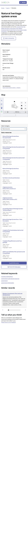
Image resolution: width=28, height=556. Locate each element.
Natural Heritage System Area (11, 168)
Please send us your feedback (8, 322)
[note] (25, 112)
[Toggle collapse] (5, 112)
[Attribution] (8, 112)
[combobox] (9, 115)
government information (7, 283)
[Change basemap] (21, 108)
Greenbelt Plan (19, 27)
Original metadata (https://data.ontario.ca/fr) (10, 198)
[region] (15, 105)
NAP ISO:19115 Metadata (14, 267)
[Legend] (1, 104)
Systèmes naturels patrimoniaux (11, 178)
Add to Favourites (9, 38)
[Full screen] (21, 102)
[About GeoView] (1, 111)
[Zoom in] (25, 102)
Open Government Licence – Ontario (11, 87)
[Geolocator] (1, 100)
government (4, 281)
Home (2, 8)
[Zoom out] (25, 105)
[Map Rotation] (25, 108)
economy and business (7, 276)
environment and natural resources (10, 278)
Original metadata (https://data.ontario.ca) (9, 187)
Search (8, 8)
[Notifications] (1, 108)
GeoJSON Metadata (14, 263)
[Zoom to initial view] (21, 105)
